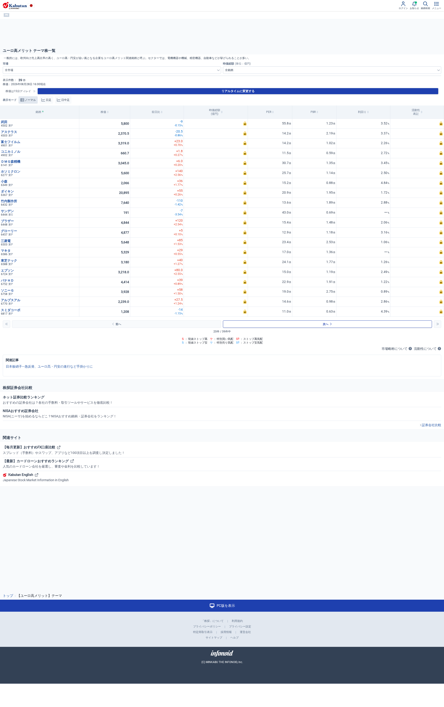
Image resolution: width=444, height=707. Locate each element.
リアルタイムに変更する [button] (238, 91)
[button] (216, 124)
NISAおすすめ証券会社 (60, 413)
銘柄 (38, 112)
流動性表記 (416, 112)
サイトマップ (214, 637)
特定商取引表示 (203, 632)
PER (268, 112)
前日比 (156, 112)
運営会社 (245, 632)
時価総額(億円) (214, 112)
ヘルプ (234, 637)
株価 (103, 112)
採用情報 (226, 632)
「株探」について (212, 621)
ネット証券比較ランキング (58, 399)
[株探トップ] (15, 5)
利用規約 (237, 621)
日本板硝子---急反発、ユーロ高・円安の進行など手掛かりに (49, 366)
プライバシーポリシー (207, 626)
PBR (313, 112)
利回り (362, 112)
